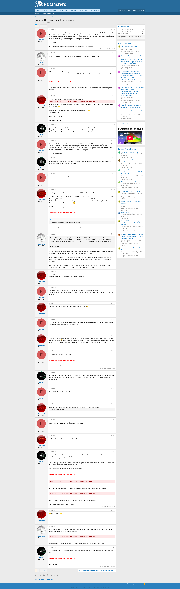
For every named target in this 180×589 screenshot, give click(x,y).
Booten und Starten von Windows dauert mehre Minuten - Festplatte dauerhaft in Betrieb (132, 236)
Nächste (42, 26)
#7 (114, 158)
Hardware (53, 10)
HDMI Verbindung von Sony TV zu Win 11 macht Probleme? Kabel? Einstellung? (132, 172)
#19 (114, 404)
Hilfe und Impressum (132, 584)
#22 (114, 451)
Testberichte (63, 10)
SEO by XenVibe (74, 587)
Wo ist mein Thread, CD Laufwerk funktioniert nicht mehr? (132, 249)
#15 (114, 335)
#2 (114, 53)
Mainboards (124, 218)
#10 (114, 234)
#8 (114, 174)
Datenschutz (121, 584)
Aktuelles (94, 10)
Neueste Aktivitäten (40, 13)
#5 (114, 125)
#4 (114, 96)
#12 (114, 287)
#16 (114, 351)
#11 (114, 271)
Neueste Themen (124, 43)
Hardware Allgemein (126, 157)
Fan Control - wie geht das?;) (130, 152)
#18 (114, 388)
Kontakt (114, 584)
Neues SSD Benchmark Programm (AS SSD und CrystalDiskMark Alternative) (132, 223)
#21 (114, 436)
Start (141, 584)
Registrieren (50, 13)
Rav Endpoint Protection (129, 46)
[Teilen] (112, 30)
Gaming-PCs (74, 10)
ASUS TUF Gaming (127, 213)
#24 (114, 526)
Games (44, 10)
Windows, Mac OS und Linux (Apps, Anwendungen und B (131, 52)
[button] (88, 10)
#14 (114, 319)
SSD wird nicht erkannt (128, 182)
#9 (114, 190)
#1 (114, 29)
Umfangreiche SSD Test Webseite (131, 191)
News (38, 10)
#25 (114, 547)
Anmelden (83, 101)
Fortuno (38, 23)
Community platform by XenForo (94, 587)
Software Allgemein (126, 69)
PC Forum (83, 10)
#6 (114, 140)
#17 (114, 372)
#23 (114, 510)
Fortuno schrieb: (54, 220)
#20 (114, 420)
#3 (114, 69)
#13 (114, 303)
